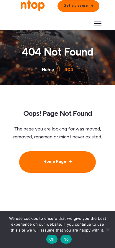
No (66, 239)
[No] (108, 229)
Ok (52, 239)
